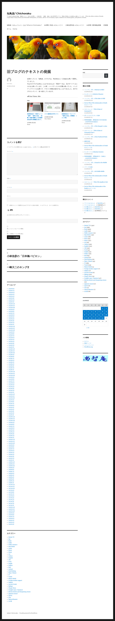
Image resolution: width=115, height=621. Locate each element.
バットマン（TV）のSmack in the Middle (95, 162)
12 (91, 315)
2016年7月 (11, 516)
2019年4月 (11, 454)
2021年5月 (11, 407)
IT (7, 88)
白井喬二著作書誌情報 (94, 25)
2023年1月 (11, 370)
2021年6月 (11, 405)
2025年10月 (11, 307)
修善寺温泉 (87, 141)
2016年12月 (11, 507)
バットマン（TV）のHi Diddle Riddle (94, 171)
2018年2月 (11, 481)
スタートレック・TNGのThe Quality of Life (96, 182)
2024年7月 (11, 336)
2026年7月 (11, 290)
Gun (9, 597)
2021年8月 (11, 402)
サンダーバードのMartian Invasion (94, 152)
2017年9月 (11, 490)
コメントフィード (89, 345)
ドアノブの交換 (88, 167)
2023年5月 (11, 362)
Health (10, 563)
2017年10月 (11, 488)
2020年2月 (11, 435)
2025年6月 (11, 315)
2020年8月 (11, 424)
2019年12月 (11, 439)
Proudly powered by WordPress (28, 613)
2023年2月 (11, 368)
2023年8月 (11, 356)
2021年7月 (11, 403)
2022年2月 (11, 390)
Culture (10, 556)
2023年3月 (11, 366)
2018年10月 (11, 466)
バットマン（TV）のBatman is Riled (94, 90)
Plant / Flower (12, 573)
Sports (10, 595)
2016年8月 (11, 515)
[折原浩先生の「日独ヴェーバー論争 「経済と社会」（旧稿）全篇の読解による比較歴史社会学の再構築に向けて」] (35, 107)
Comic (10, 548)
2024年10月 (11, 330)
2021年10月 (11, 398)
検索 (84, 72)
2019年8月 (11, 447)
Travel (10, 576)
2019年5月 (11, 452)
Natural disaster (13, 599)
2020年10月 (11, 420)
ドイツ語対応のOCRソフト (51, 114)
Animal (10, 569)
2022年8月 (11, 379)
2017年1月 (11, 505)
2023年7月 (11, 358)
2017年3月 (11, 501)
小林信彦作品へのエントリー (74, 25)
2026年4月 (11, 296)
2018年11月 (11, 464)
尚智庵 (106, 25)
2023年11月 (11, 351)
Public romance (12, 544)
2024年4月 (11, 341)
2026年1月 (11, 302)
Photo (10, 550)
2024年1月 (11, 347)
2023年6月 (11, 360)
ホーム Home (12, 29)
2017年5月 (11, 498)
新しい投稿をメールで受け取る (15, 233)
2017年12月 (11, 484)
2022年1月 (11, 392)
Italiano (10, 582)
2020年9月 (11, 422)
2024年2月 (11, 345)
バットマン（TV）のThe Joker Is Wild (94, 98)
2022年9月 (11, 377)
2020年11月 (11, 419)
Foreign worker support (15, 580)
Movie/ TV (11, 537)
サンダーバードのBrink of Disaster (93, 94)
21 (99, 318)
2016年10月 (11, 511)
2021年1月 (11, 415)
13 (95, 315)
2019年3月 (11, 456)
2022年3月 (11, 388)
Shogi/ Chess (12, 588)
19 (91, 318)
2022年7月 (11, 381)
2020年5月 (11, 430)
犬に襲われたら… (88, 207)
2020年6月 (11, 428)
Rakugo (10, 586)
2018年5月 (11, 475)
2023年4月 (11, 364)
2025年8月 (11, 311)
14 (99, 315)
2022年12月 (11, 371)
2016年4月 (11, 522)
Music (10, 552)
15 (102, 315)
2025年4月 (11, 319)
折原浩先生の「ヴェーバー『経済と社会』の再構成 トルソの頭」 (69, 115)
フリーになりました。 (90, 203)
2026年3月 (11, 298)
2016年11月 (11, 509)
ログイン (86, 341)
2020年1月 (11, 437)
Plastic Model (12, 578)
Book (9, 541)
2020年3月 (11, 434)
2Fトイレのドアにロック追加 (92, 115)
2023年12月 (11, 349)
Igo (9, 539)
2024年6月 (11, 337)
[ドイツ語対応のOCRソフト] (52, 107)
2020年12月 (11, 417)
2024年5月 (11, 339)
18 (88, 318)
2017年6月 (11, 496)
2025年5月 (11, 317)
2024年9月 (11, 332)
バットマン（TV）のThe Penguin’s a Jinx (95, 126)
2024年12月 (11, 326)
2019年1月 (11, 460)
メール (9, 187)
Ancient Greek (12, 584)
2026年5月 (11, 294)
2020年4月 (11, 432)
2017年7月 (11, 494)
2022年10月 (11, 375)
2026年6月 (11, 292)
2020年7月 (11, 426)
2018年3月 (11, 479)
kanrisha (9, 83)
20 (95, 318)
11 (88, 315)
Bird (9, 567)
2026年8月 (11, 289)
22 (102, 318)
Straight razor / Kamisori (15, 590)
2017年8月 (11, 492)
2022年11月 (11, 373)
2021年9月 (11, 400)
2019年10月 (11, 443)
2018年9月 (11, 467)
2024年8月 (11, 334)
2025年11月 (11, 305)
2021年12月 (11, 394)
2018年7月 (11, 471)
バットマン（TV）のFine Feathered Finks (95, 137)
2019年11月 (11, 441)
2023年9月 (11, 354)
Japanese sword (12, 593)
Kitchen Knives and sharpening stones (19, 592)
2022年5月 (11, 385)
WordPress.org (88, 347)
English (10, 558)
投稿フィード (87, 343)
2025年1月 (11, 324)
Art (9, 554)
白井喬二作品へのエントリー (53, 25)
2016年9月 (11, 513)
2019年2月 (11, 458)
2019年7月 (11, 449)
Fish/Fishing (12, 571)
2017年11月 (11, 486)
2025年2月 (11, 322)
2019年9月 (11, 445)
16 (106, 315)
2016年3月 (11, 524)
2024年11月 (11, 328)
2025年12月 (11, 304)
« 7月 (87, 328)
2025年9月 (11, 309)
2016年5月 (11, 520)
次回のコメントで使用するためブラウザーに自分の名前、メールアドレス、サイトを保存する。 (34, 205)
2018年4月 (11, 477)
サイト (9, 196)
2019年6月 (11, 451)
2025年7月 (11, 313)
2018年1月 (11, 483)
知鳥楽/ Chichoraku (19, 13)
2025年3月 (11, 321)
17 (84, 318)
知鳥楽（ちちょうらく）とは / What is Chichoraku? (24, 25)
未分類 (10, 601)
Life (9, 560)
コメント (10, 151)
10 (84, 315)
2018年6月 (11, 473)
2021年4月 (11, 409)
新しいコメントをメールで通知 (15, 228)
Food (9, 561)
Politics (10, 565)
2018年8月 (11, 469)
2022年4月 (11, 386)
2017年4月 (11, 500)
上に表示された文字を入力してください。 (19, 215)
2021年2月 (11, 413)
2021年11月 (11, 396)
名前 (9, 178)
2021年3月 (11, 411)
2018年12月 (11, 462)
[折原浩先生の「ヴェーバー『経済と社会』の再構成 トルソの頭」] (70, 107)
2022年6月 (11, 383)
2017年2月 (11, 503)
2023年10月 (11, 353)
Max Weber (11, 546)
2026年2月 (11, 300)
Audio (10, 543)
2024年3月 (11, 343)
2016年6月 (11, 518)
